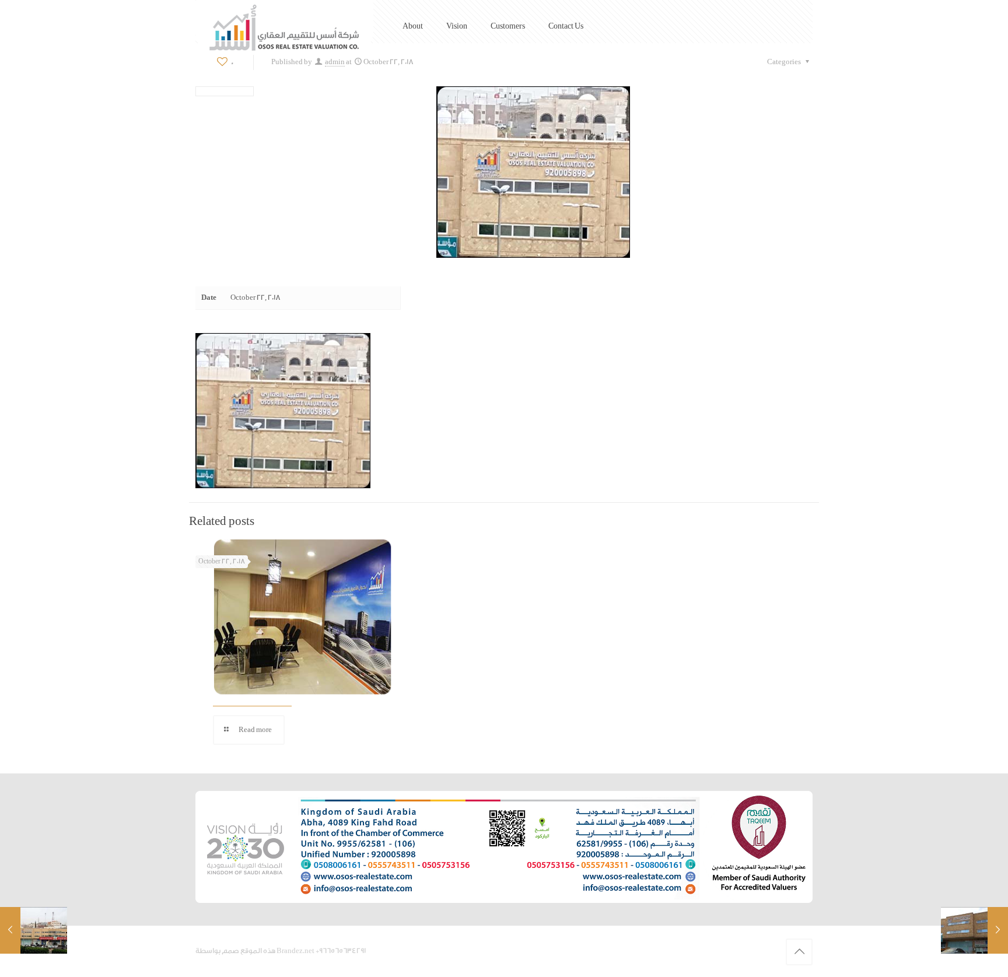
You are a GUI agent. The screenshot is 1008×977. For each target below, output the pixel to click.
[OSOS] (284, 27)
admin (335, 62)
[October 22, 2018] (33, 930)
